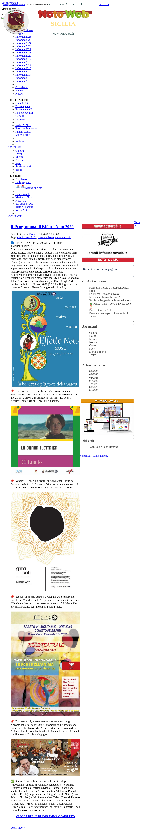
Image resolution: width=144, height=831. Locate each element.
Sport (92, 348)
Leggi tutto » (18, 827)
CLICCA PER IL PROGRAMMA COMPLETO (45, 816)
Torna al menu (100, 455)
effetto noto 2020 (26, 237)
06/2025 (93, 390)
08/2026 (93, 371)
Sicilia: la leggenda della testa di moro (110, 300)
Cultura (93, 332)
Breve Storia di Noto (100, 310)
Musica (93, 339)
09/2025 (93, 387)
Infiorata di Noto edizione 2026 (106, 297)
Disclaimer (104, 4)
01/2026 (93, 380)
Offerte (93, 345)
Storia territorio (97, 351)
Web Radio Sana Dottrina (104, 446)
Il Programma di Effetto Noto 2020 (42, 226)
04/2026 (93, 377)
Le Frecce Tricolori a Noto (104, 293)
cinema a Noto (46, 237)
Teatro (92, 354)
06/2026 (93, 374)
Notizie (93, 342)
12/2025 (93, 383)
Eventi (92, 335)
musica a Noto (63, 237)
